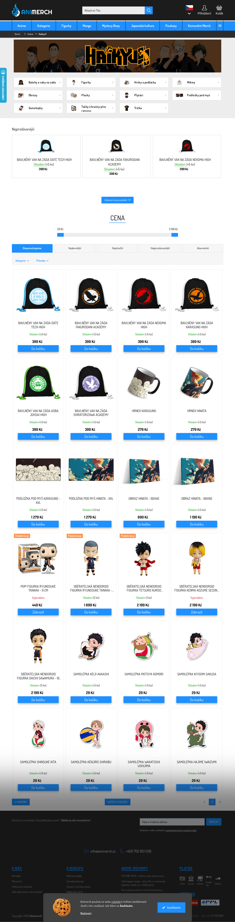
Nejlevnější (74, 248)
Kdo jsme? (17, 881)
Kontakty (16, 875)
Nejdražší (117, 248)
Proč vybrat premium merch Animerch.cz (142, 890)
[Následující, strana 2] (212, 802)
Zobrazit (38, 612)
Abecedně (203, 248)
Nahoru (22, 801)
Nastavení (85, 913)
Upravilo (212, 916)
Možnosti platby (74, 875)
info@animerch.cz (103, 851)
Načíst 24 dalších (117, 801)
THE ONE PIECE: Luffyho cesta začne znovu (142, 875)
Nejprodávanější (160, 248)
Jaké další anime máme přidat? (27, 891)
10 (220, 801)
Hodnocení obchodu (22, 886)
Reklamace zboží (75, 891)
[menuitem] (22, 25)
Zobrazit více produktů (115, 200)
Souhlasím (174, 907)
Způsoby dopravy (75, 881)
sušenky (116, 901)
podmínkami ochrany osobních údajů (181, 830)
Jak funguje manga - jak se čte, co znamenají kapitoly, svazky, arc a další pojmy (143, 883)
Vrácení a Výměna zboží (78, 886)
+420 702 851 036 (138, 851)
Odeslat (213, 821)
